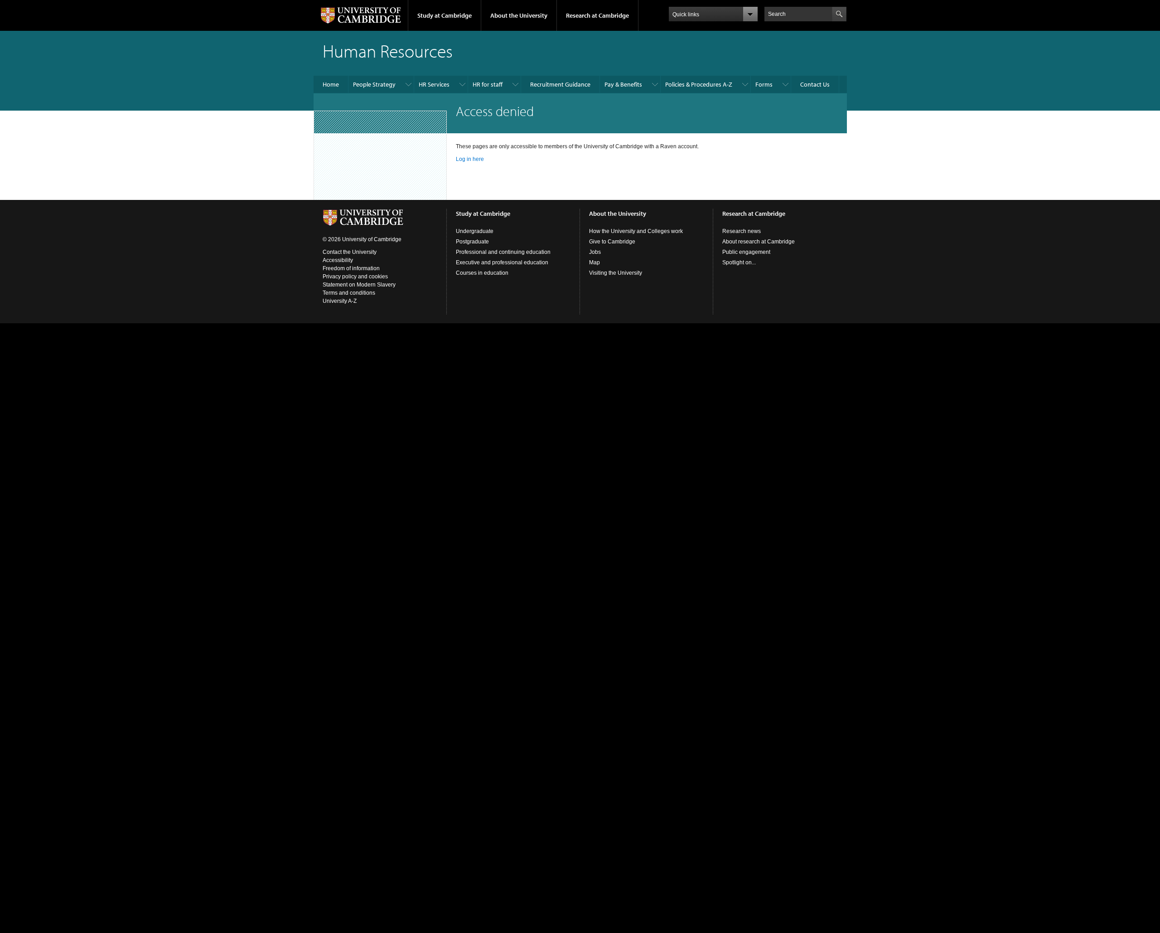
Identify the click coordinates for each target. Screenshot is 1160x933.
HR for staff (488, 84)
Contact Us (815, 84)
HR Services (434, 84)
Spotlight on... (739, 262)
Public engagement (746, 252)
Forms (764, 84)
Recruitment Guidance (560, 84)
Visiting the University (615, 273)
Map (594, 262)
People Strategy (374, 84)
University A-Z (340, 301)
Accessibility (338, 260)
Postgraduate (472, 241)
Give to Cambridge (612, 241)
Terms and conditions (349, 293)
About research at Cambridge (758, 241)
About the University (518, 15)
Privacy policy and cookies (355, 276)
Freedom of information (351, 268)
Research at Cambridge (597, 15)
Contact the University (350, 252)
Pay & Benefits (623, 84)
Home (331, 84)
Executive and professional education (502, 262)
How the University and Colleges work (636, 231)
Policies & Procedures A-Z (698, 84)
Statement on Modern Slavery (359, 285)
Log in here (470, 159)
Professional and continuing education (503, 252)
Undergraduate (474, 231)
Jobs (595, 252)
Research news (741, 231)
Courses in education (482, 273)
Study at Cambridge (444, 15)
